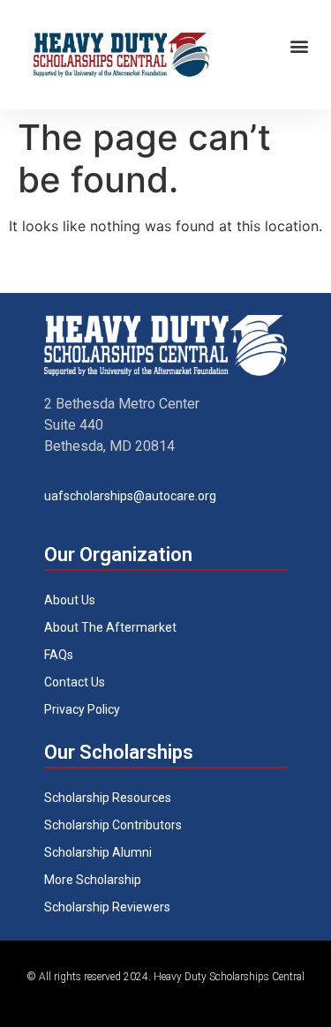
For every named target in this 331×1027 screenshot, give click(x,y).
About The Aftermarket (110, 627)
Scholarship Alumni (98, 852)
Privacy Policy (82, 709)
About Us (69, 600)
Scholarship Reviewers (107, 907)
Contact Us (74, 682)
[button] (298, 45)
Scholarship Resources (107, 798)
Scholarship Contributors (113, 825)
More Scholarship (92, 880)
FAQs (58, 655)
